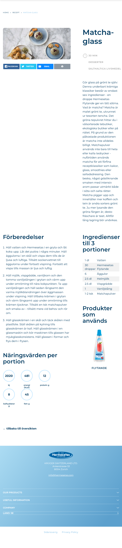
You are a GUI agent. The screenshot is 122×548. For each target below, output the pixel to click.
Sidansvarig (51, 532)
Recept (15, 13)
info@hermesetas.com (61, 475)
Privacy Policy (70, 532)
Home (6, 13)
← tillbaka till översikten (19, 428)
